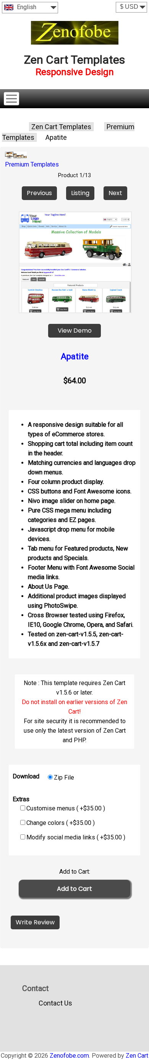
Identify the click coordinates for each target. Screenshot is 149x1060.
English (25, 7)
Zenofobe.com (69, 1055)
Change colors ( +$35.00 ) (60, 822)
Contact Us (55, 1003)
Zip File (64, 777)
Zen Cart (137, 1055)
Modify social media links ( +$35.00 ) (75, 837)
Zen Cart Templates (61, 127)
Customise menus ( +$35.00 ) (65, 808)
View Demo (75, 330)
